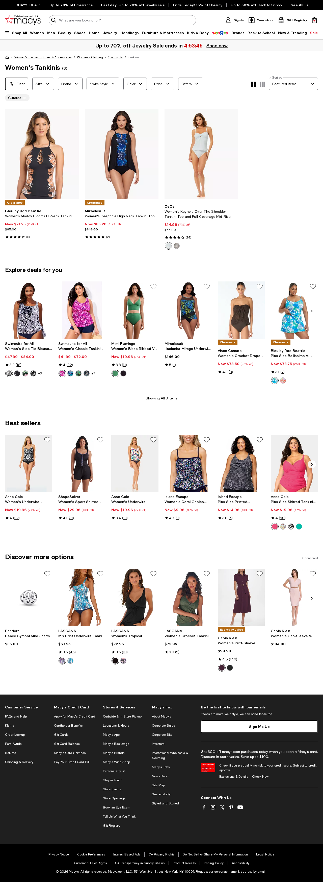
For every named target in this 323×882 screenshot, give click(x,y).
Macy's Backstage (116, 744)
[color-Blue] (169, 246)
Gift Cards (61, 734)
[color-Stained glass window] (70, 373)
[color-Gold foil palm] (33, 373)
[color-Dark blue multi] (62, 661)
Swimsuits (115, 57)
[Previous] (11, 154)
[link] (42, 223)
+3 (40, 373)
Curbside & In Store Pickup (122, 716)
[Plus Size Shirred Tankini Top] (294, 463)
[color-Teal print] (70, 661)
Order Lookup (15, 734)
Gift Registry (111, 825)
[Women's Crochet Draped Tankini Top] (241, 310)
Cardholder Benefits (68, 725)
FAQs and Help (16, 716)
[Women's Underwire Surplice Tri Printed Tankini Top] (134, 463)
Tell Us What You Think (119, 816)
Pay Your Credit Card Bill (72, 762)
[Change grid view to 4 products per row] (253, 85)
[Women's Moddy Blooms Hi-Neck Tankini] (42, 154)
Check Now (260, 776)
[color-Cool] (275, 380)
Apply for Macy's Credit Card (74, 716)
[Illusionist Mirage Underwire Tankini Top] (188, 310)
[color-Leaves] (62, 373)
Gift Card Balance (67, 744)
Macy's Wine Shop (116, 762)
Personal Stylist (114, 771)
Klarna (9, 725)
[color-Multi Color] (283, 526)
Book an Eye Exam (116, 807)
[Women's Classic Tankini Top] (81, 310)
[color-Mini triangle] (87, 373)
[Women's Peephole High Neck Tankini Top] (121, 154)
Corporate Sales (163, 725)
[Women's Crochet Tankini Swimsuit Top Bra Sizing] (188, 597)
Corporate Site (162, 734)
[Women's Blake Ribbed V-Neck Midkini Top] (134, 310)
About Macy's (161, 716)
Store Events (112, 789)
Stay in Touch (112, 780)
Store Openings (114, 798)
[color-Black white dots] (17, 373)
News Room (160, 776)
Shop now (217, 45)
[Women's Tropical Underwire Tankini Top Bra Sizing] (134, 597)
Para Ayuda (13, 744)
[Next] (73, 154)
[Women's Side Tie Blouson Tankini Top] (28, 310)
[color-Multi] (283, 380)
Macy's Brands (113, 753)
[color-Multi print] (123, 661)
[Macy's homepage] (8, 58)
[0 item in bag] (314, 20)
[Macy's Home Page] (23, 20)
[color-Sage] (115, 373)
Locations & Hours (116, 725)
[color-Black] (177, 246)
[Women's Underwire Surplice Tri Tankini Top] (28, 463)
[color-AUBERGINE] (222, 668)
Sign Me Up (259, 726)
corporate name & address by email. (240, 871)
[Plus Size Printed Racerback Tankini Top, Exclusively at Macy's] (241, 463)
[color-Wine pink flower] (25, 373)
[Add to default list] (153, 286)
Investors (158, 744)
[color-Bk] (115, 661)
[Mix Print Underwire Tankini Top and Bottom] (81, 597)
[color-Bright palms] (78, 373)
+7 (93, 373)
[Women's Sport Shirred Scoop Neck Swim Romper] (81, 463)
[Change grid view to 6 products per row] (262, 84)
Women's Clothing (90, 57)
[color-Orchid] (275, 526)
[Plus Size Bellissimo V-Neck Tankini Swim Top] (294, 310)
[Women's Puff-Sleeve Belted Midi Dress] (241, 597)
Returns (10, 753)
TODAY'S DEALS (27, 5)
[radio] (169, 246)
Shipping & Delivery (19, 762)
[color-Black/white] (291, 526)
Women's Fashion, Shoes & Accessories (43, 57)
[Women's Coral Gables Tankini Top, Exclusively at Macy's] (188, 463)
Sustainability (161, 794)
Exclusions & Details (233, 776)
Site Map (158, 785)
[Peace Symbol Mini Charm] (28, 597)
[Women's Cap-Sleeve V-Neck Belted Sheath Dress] (294, 597)
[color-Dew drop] (9, 373)
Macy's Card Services (70, 753)
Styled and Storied (165, 803)
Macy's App (111, 734)
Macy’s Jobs (161, 767)
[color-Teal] (299, 526)
